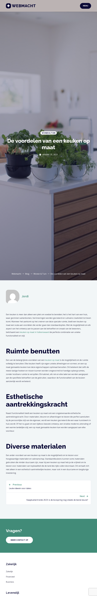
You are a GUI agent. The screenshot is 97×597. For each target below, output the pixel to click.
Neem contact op (19, 540)
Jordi (25, 296)
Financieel (10, 576)
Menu (85, 6)
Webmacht (24, 6)
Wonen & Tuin (48, 133)
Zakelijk (9, 571)
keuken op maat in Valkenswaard (34, 332)
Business (10, 582)
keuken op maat (52, 360)
